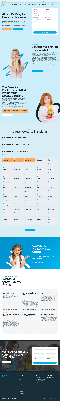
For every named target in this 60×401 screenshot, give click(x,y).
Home (20, 377)
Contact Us (21, 391)
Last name (47, 9)
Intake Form (21, 389)
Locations (20, 382)
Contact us (44, 4)
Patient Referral (34, 4)
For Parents (21, 388)
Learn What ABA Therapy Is (37, 70)
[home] (4, 4)
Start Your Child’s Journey (18, 29)
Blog (20, 386)
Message (34, 21)
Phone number (35, 17)
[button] (13, 4)
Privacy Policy (21, 393)
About (20, 379)
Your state (35, 356)
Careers (20, 384)
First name (35, 9)
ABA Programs (21, 381)
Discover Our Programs (7, 29)
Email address (35, 13)
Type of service (47, 17)
